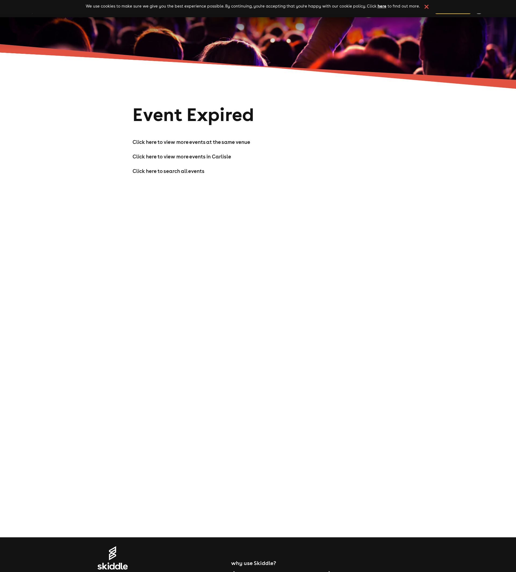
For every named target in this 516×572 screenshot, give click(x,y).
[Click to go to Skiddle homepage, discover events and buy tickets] (112, 558)
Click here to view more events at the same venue (191, 142)
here (382, 6)
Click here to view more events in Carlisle (181, 156)
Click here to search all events (168, 171)
